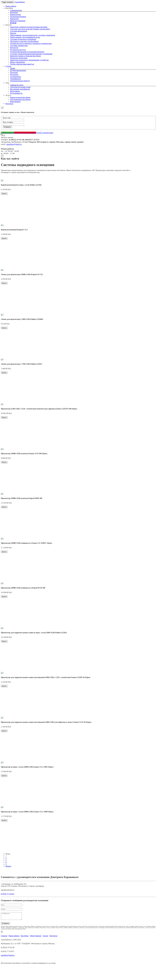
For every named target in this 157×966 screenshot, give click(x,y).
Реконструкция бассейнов (20, 97)
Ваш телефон (8, 122)
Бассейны (24, 936)
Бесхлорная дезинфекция (20, 89)
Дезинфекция (15, 79)
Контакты (9, 104)
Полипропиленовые (18, 17)
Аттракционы (15, 77)
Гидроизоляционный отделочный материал (27, 52)
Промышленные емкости (20, 81)
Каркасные (14, 19)
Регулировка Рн (16, 93)
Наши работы (11, 6)
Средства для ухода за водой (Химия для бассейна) (30, 29)
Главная (4, 936)
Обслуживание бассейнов (20, 99)
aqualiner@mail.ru (14, 144)
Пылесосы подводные (18, 58)
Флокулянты (15, 91)
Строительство (16, 10)
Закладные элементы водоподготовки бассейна (28, 27)
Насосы (13, 33)
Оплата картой (8, 133)
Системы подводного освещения (23, 39)
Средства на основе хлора (20, 87)
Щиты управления (17, 62)
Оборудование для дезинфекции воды (25, 37)
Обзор (12, 68)
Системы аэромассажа (19, 45)
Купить (4, 193)
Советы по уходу (16, 85)
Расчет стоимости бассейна (25, 133)
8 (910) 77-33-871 (7, 894)
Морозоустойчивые (17, 21)
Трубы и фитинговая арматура (22, 64)
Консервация (15, 102)
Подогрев (14, 72)
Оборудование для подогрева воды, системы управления (32, 35)
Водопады (14, 48)
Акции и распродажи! (44, 133)
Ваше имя (6, 118)
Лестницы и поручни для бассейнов (24, 41)
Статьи (8, 66)
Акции (45, 936)
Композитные (15, 14)
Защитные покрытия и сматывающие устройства (29, 60)
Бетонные (14, 12)
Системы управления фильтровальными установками (31, 54)
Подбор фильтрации (18, 70)
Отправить (7, 127)
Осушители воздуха (18, 50)
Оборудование (35, 936)
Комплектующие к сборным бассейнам (25, 56)
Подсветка (14, 75)
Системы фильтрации (18, 31)
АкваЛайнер (20, 2)
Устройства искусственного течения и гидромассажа (31, 43)
